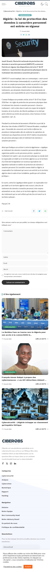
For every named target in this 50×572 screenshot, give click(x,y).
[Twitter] (39, 211)
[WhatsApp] (45, 211)
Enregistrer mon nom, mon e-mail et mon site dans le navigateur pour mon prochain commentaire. (25, 275)
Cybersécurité (25, 15)
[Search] (45, 4)
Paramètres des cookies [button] (12, 567)
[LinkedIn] (15, 463)
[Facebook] (33, 211)
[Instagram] (11, 463)
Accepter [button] (28, 567)
